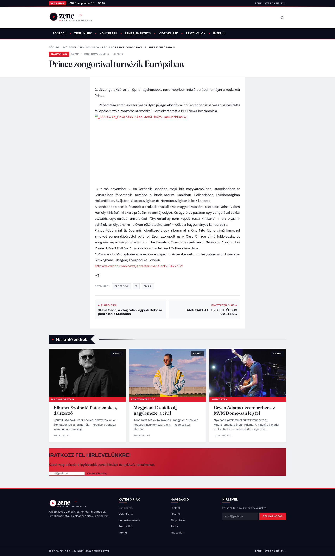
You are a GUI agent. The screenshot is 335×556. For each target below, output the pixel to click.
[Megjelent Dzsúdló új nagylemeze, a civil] (167, 373)
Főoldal (59, 33)
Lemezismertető (138, 33)
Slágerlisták (178, 520)
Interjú (219, 33)
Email (148, 286)
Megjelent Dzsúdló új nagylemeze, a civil (155, 410)
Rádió (174, 526)
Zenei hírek (83, 33)
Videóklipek (126, 514)
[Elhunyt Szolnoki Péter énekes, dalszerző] (87, 373)
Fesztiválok (195, 33)
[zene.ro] (74, 17)
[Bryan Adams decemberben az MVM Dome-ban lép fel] (247, 373)
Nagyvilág (100, 47)
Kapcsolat (177, 532)
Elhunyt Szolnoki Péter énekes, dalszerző (85, 410)
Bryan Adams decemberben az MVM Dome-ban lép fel (244, 410)
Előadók (176, 514)
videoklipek (168, 33)
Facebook (121, 286)
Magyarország (62, 399)
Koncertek (108, 33)
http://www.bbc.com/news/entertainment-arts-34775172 (139, 266)
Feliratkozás (97, 473)
